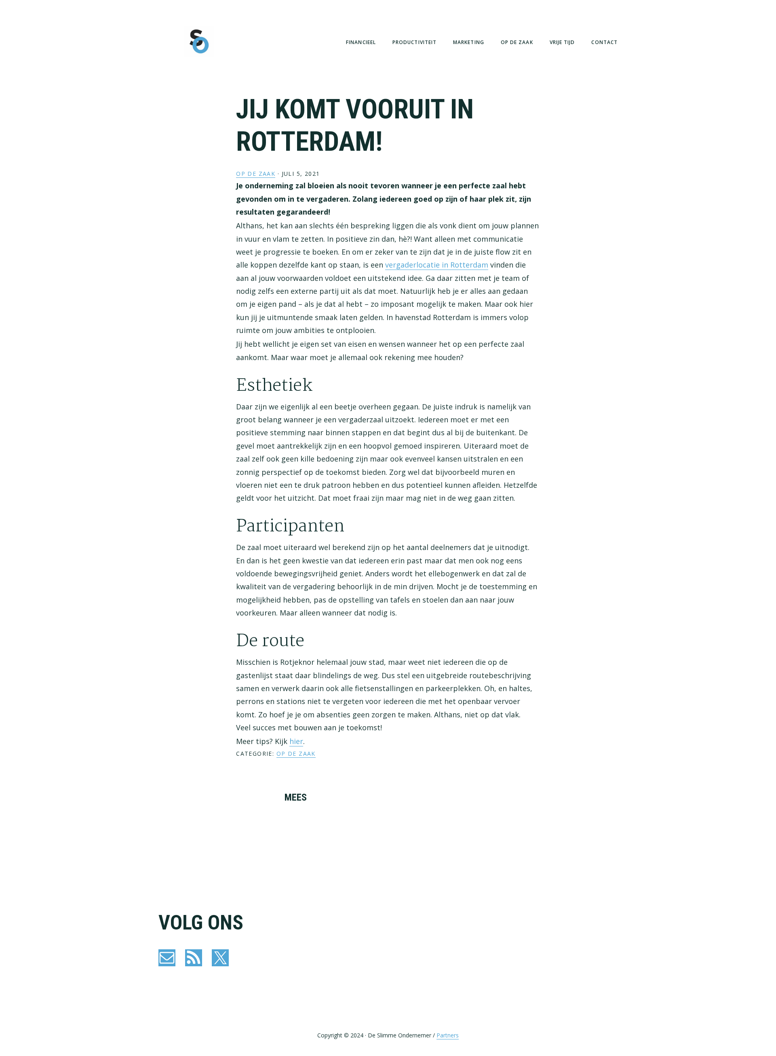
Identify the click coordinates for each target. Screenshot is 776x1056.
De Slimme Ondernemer (198, 41)
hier (296, 741)
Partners (447, 1035)
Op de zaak (255, 173)
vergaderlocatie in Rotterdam (436, 265)
